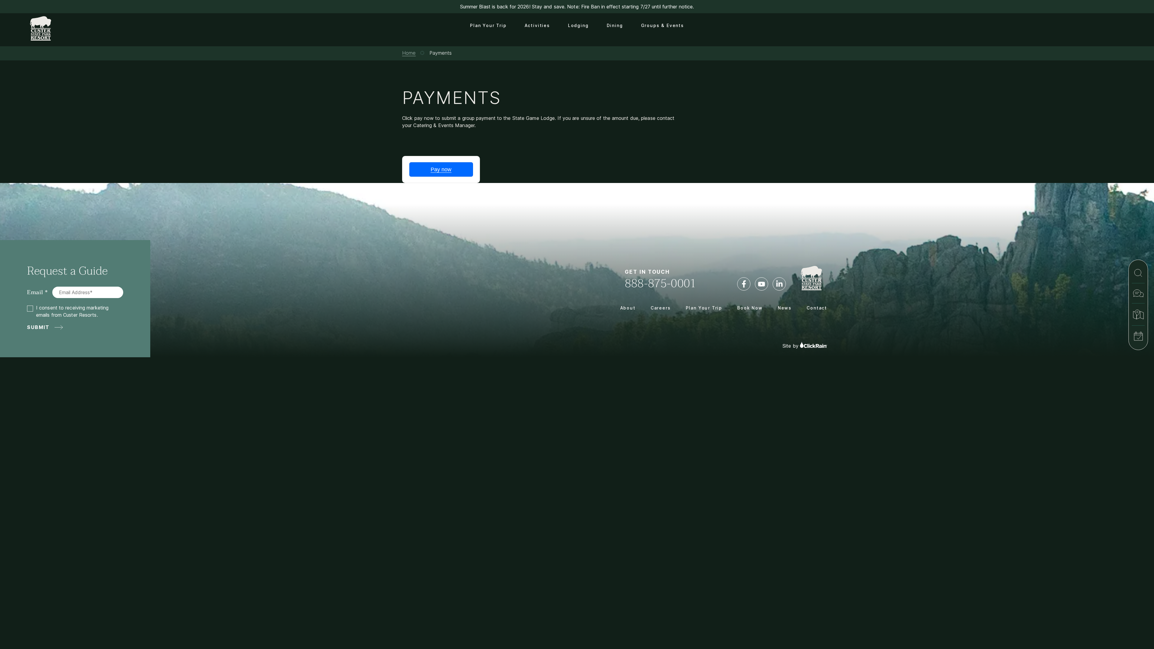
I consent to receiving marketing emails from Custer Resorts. (72, 311)
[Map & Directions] (1138, 314)
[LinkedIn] (779, 284)
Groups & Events (662, 25)
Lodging (578, 25)
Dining (615, 25)
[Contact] (1138, 293)
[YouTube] (761, 284)
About (628, 307)
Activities (537, 25)
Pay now (441, 169)
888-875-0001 (660, 283)
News (785, 307)
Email (35, 292)
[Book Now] (1138, 336)
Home (409, 53)
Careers (661, 307)
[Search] (1138, 273)
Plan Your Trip (488, 25)
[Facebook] (743, 284)
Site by (791, 346)
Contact (817, 307)
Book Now (750, 307)
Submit (38, 327)
